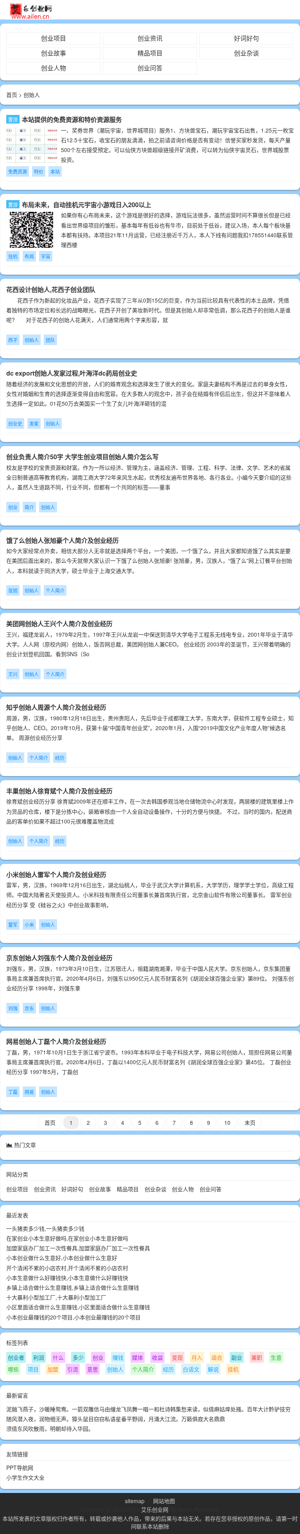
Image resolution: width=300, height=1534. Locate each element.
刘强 (13, 1008)
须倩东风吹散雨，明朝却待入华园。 (50, 1428)
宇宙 (45, 256)
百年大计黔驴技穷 (269, 1409)
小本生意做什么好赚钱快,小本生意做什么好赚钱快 (67, 1278)
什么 (58, 1357)
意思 (92, 1369)
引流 (72, 1369)
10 (227, 1122)
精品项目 (150, 52)
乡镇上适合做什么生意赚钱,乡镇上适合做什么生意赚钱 (72, 1287)
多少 (78, 1357)
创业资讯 (150, 38)
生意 (276, 1357)
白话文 (191, 1369)
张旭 (13, 590)
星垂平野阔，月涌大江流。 (148, 1419)
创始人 (32, 340)
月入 (196, 1357)
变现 (177, 1357)
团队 (50, 340)
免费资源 (17, 171)
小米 (29, 924)
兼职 (256, 1357)
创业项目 (53, 38)
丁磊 (13, 1091)
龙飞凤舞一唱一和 (137, 1409)
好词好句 (246, 38)
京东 (29, 1008)
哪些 (13, 1369)
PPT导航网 (19, 1467)
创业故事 (53, 52)
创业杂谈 (246, 52)
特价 (38, 171)
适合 (216, 1357)
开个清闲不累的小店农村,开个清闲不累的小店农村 (67, 1268)
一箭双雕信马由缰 (94, 1409)
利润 (38, 1357)
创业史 (15, 423)
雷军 (13, 924)
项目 (33, 1369)
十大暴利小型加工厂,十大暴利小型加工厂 (56, 1297)
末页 (250, 1122)
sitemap (135, 1501)
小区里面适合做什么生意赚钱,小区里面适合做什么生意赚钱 (78, 1307)
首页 (11, 94)
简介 (29, 507)
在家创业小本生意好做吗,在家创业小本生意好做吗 (67, 1238)
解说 (213, 1369)
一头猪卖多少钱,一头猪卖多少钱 (45, 1228)
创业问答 (150, 67)
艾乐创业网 (154, 1509)
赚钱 (117, 1357)
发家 (34, 423)
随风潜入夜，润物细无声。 (39, 1419)
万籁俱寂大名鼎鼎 (203, 1419)
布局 (29, 256)
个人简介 (55, 590)
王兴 (13, 674)
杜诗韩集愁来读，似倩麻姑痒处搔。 (203, 1409)
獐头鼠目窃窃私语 (94, 1419)
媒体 (137, 1357)
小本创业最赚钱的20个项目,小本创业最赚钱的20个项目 (73, 1317)
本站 (55, 171)
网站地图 (164, 1501)
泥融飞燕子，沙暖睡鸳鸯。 (39, 1409)
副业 (236, 1357)
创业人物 (53, 67)
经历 (59, 757)
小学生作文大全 (25, 1477)
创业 (13, 507)
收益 (157, 1357)
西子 (13, 340)
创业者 (16, 1357)
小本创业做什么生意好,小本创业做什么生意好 (61, 1258)
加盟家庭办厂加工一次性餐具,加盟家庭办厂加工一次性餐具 (78, 1248)
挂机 (13, 256)
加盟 (52, 1369)
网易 (29, 1091)
